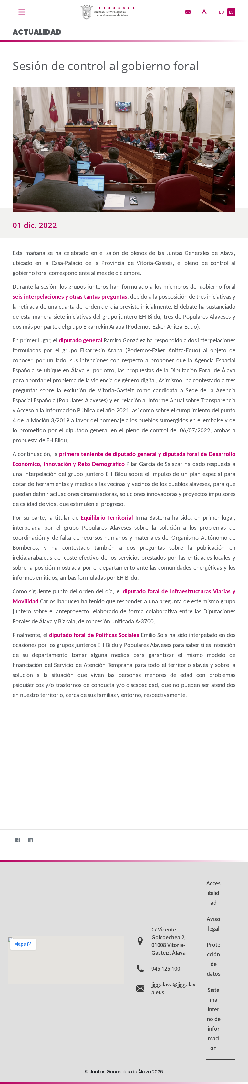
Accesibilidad (213, 893)
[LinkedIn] (30, 840)
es (231, 12)
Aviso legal (213, 923)
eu (221, 12)
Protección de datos (214, 959)
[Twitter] (5, 840)
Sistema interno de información (214, 1019)
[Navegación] (21, 12)
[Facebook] (18, 840)
